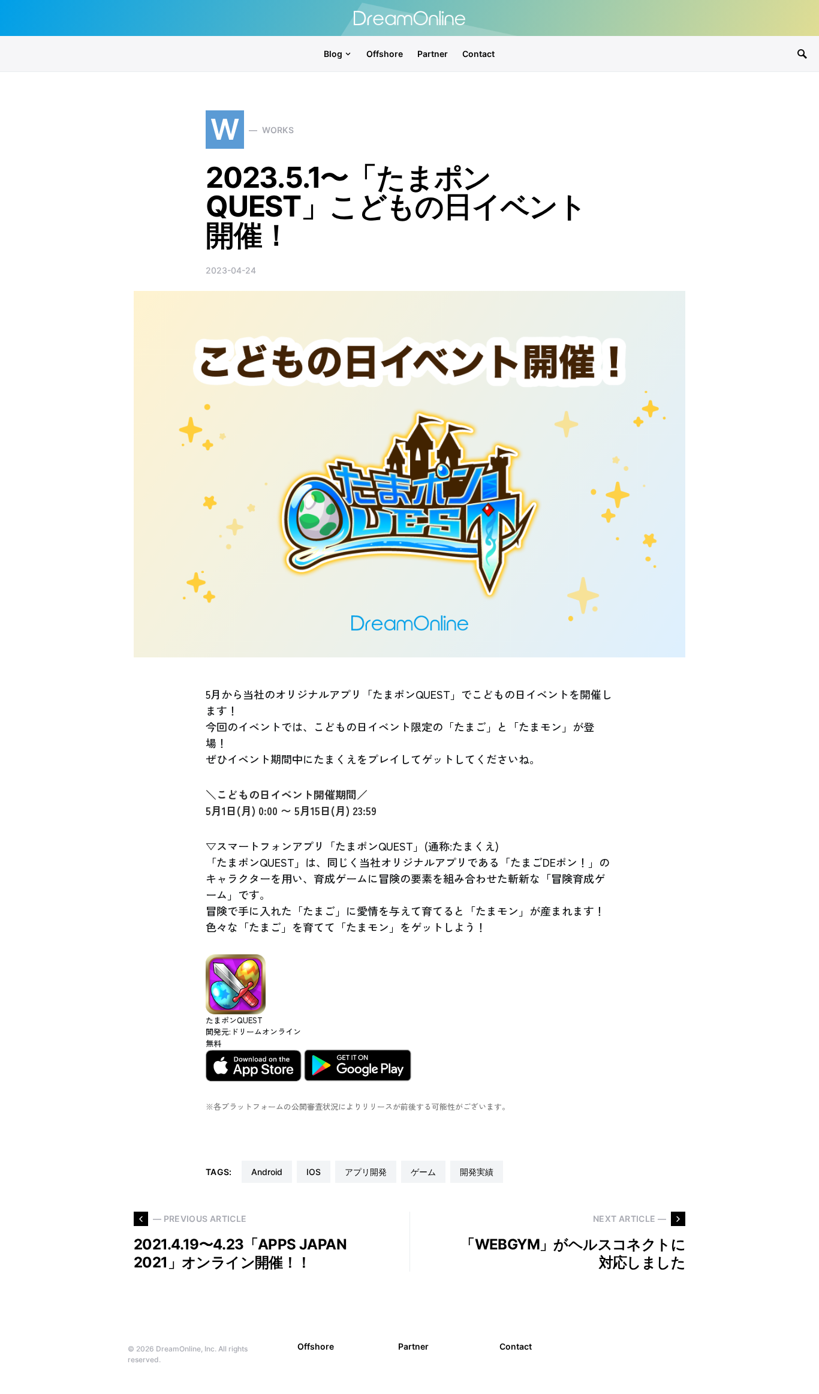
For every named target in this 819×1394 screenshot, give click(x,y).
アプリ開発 (366, 1172)
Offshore (315, 1346)
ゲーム (423, 1172)
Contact (515, 1346)
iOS (313, 1172)
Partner (413, 1346)
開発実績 (476, 1172)
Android (266, 1172)
